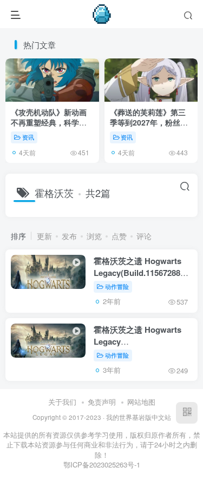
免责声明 (102, 402)
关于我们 (62, 402)
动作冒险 (117, 286)
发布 (69, 235)
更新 (44, 235)
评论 (144, 235)
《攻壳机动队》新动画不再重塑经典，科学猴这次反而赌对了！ (49, 123)
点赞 (119, 235)
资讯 (28, 137)
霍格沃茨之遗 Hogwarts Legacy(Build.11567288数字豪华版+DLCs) (141, 273)
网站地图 (141, 402)
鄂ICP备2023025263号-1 (101, 464)
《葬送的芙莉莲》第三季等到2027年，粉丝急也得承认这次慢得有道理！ (149, 128)
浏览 (94, 235)
